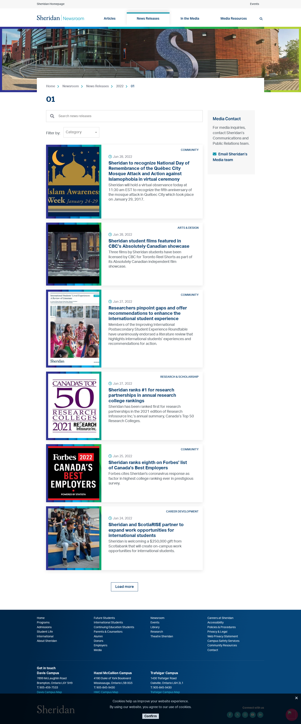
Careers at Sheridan (220, 618)
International (45, 636)
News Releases (97, 86)
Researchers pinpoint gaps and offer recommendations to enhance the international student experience (148, 313)
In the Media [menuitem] (190, 18)
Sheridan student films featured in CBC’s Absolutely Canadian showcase (149, 244)
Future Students (104, 618)
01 (133, 86)
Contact (212, 650)
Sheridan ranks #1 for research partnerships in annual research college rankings (142, 395)
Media (98, 650)
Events (254, 4)
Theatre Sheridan (161, 636)
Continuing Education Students (114, 627)
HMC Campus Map (106, 692)
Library (155, 627)
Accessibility (215, 622)
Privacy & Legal (217, 631)
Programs (43, 622)
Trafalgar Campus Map (165, 692)
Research (156, 631)
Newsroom (70, 86)
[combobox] (124, 116)
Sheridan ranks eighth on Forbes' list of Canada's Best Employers (148, 465)
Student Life (45, 631)
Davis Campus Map (49, 692)
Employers (100, 645)
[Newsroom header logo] (60, 17)
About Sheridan (47, 641)
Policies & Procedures (221, 627)
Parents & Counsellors (108, 631)
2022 (119, 86)
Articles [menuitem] (109, 18)
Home (50, 86)
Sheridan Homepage (50, 4)
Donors (98, 641)
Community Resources (222, 645)
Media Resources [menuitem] (234, 18)
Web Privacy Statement (222, 636)
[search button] (261, 19)
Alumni (98, 636)
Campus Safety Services (223, 641)
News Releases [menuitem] (148, 18)
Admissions (44, 627)
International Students (108, 622)
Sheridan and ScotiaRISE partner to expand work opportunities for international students (146, 530)
